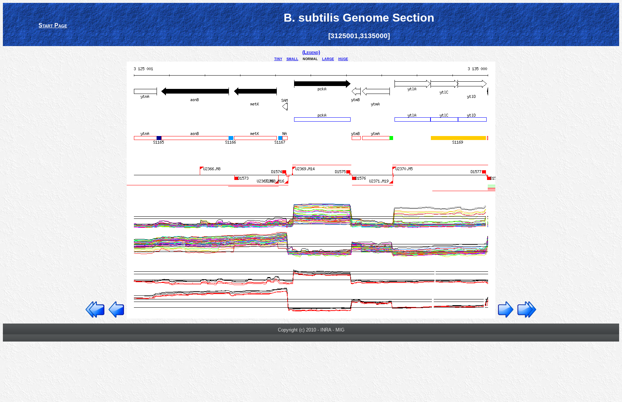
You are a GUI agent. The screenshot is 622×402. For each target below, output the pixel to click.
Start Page (53, 25)
